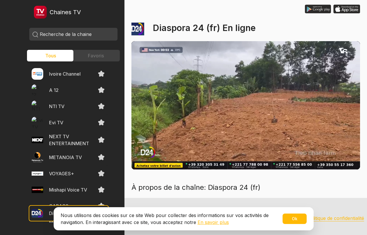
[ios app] (346, 9)
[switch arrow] (159, 158)
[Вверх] (349, 217)
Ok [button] (294, 218)
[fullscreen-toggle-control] (348, 158)
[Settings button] (330, 158)
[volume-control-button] (192, 158)
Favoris (96, 56)
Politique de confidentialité (335, 218)
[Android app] (318, 9)
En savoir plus (213, 222)
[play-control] (143, 158)
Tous (50, 56)
